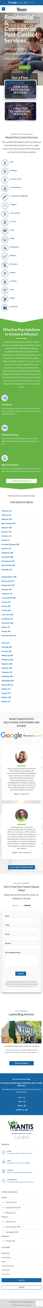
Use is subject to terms (30, 986)
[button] (3, 9)
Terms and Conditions (27, 1302)
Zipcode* (8, 943)
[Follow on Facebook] (16, 1137)
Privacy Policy (14, 1302)
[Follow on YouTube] (27, 1137)
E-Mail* (7, 925)
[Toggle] (4, 1202)
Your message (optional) (12, 952)
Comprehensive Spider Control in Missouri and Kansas (21, 1046)
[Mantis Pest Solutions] (21, 9)
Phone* (7, 934)
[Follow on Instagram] (19, 1137)
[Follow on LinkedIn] (23, 1137)
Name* (7, 916)
